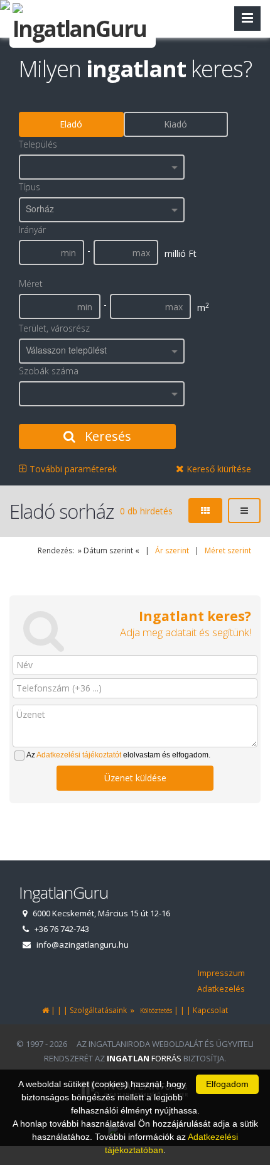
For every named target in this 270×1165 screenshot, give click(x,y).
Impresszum (221, 972)
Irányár (32, 230)
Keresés (106, 436)
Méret (31, 284)
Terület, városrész (54, 328)
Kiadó (175, 124)
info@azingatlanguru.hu (82, 944)
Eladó (71, 124)
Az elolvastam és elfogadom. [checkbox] (118, 754)
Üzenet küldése (135, 778)
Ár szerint (172, 550)
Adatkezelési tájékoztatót (78, 754)
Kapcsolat (210, 1010)
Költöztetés (154, 1010)
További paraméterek (72, 469)
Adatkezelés (221, 988)
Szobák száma (48, 371)
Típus (29, 187)
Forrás (144, 1058)
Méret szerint (228, 550)
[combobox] (102, 167)
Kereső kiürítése (217, 469)
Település (38, 144)
